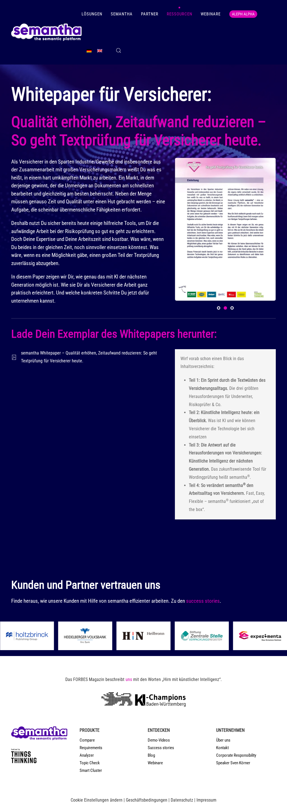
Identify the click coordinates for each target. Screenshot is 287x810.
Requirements (91, 747)
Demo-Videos (159, 740)
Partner (149, 14)
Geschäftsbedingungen (146, 800)
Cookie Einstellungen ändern (96, 800)
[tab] (218, 308)
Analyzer (87, 755)
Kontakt (222, 747)
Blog (151, 755)
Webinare (211, 14)
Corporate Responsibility (236, 755)
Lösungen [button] (92, 14)
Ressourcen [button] (179, 14)
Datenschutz (182, 800)
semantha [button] (122, 14)
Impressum (206, 800)
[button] (118, 50)
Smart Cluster (91, 770)
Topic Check (90, 762)
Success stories (161, 747)
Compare (87, 740)
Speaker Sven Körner (233, 762)
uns (129, 679)
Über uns (223, 740)
